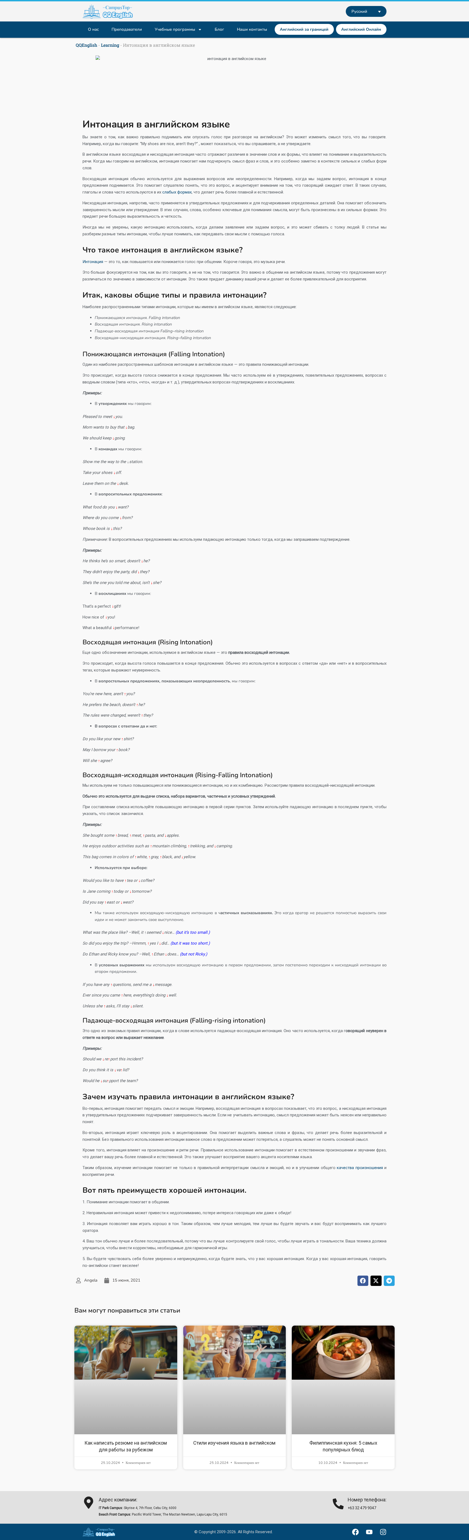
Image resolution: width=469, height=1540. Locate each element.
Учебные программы (175, 29)
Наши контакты (252, 29)
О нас (93, 29)
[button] (363, 1281)
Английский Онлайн (361, 29)
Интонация (93, 261)
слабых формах (177, 192)
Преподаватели (127, 29)
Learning (110, 45)
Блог (219, 29)
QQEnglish (86, 45)
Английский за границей (304, 29)
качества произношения (360, 1167)
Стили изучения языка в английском (234, 1443)
